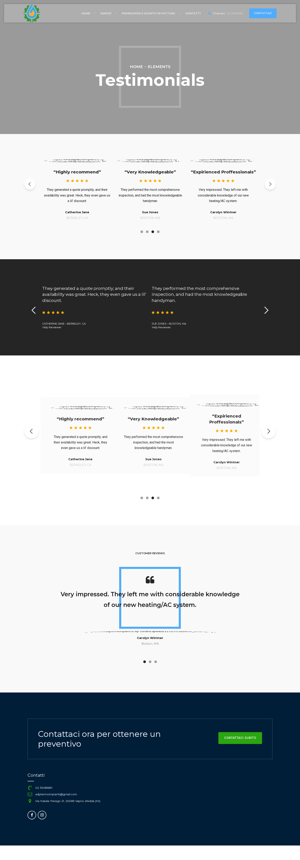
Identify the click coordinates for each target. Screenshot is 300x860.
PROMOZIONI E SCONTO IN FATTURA (148, 13)
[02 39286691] (30, 787)
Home (85, 13)
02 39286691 (43, 787)
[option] (77, 185)
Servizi (105, 13)
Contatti (193, 13)
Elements (159, 66)
